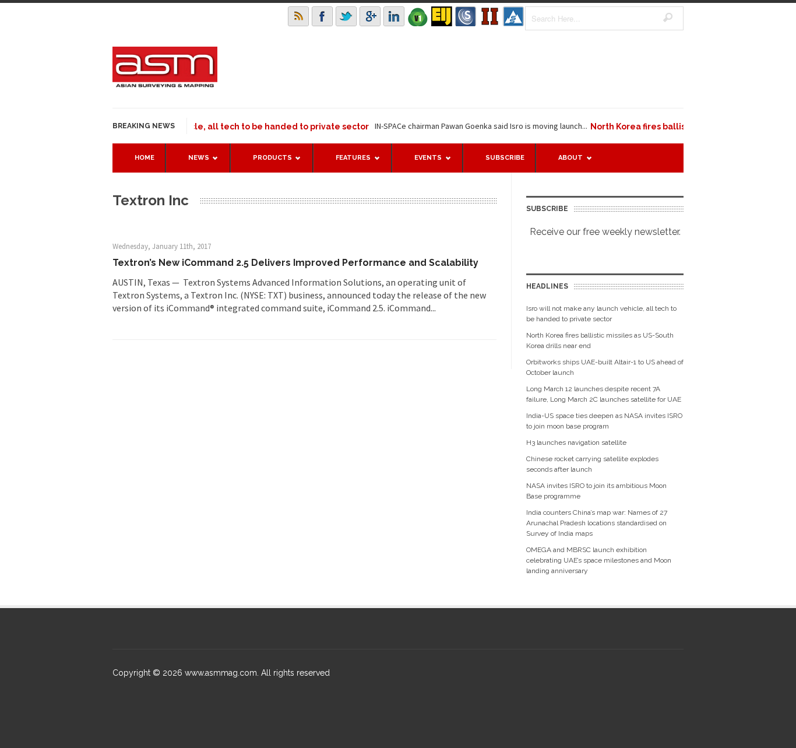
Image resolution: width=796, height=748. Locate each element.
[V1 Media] (417, 16)
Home (144, 157)
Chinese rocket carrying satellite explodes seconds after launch (592, 464)
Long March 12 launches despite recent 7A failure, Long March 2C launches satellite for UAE (603, 394)
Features (347, 163)
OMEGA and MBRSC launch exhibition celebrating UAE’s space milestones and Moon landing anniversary (598, 560)
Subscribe (504, 157)
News (193, 163)
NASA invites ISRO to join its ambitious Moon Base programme (596, 491)
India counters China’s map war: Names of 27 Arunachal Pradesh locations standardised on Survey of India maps (596, 523)
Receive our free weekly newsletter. (605, 231)
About (565, 163)
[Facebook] (322, 16)
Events (422, 163)
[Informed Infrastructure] (489, 16)
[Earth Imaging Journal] (441, 16)
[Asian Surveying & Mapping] (164, 84)
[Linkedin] (393, 16)
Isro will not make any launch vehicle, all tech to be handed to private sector (198, 126)
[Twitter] (346, 16)
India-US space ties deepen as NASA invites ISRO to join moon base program (604, 421)
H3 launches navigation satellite (576, 442)
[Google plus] (370, 16)
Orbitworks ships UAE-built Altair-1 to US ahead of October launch (605, 367)
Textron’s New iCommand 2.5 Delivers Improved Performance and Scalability (295, 262)
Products (266, 163)
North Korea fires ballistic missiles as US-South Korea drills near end (600, 340)
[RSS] (298, 16)
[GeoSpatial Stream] (513, 16)
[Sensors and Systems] (465, 16)
